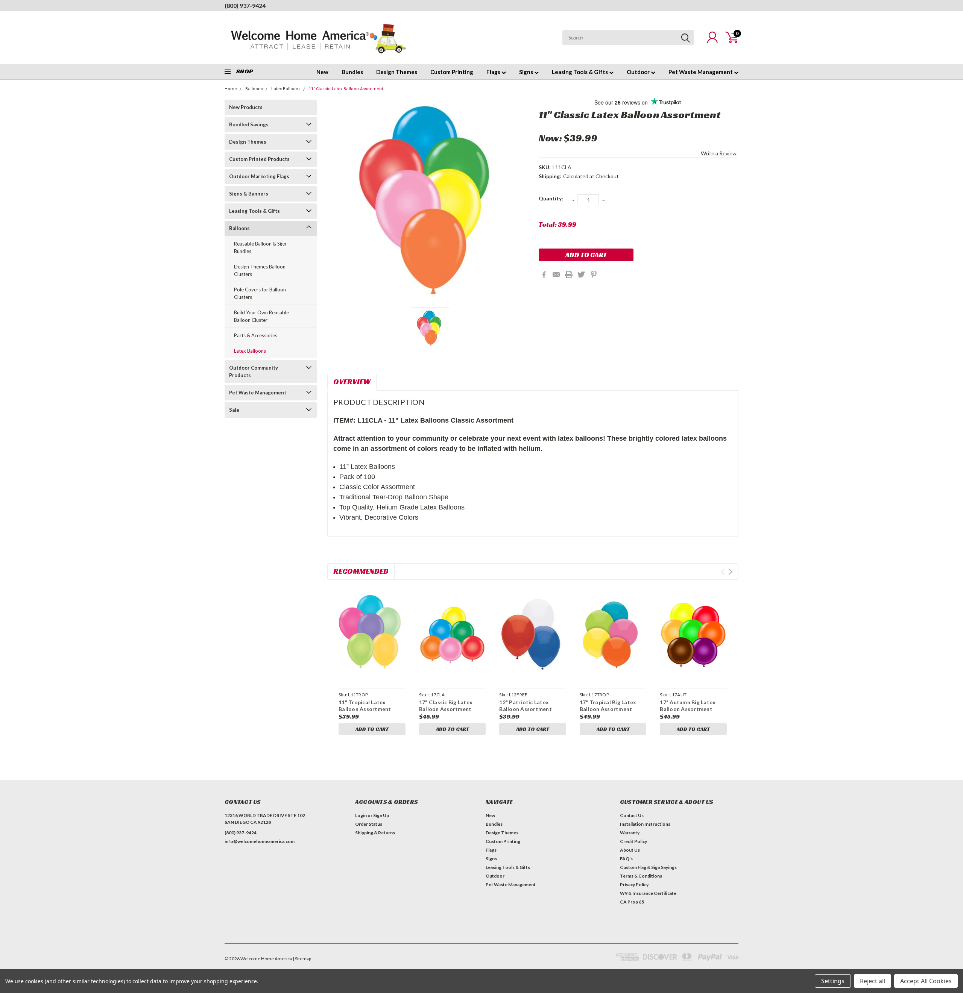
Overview (352, 382)
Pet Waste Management (701, 71)
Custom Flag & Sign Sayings (648, 867)
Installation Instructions (645, 824)
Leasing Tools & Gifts (580, 71)
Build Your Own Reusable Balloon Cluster (261, 316)
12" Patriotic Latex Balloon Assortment (525, 705)
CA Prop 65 (632, 902)
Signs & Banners (248, 194)
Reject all (872, 981)
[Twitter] (581, 274)
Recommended (361, 571)
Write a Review (719, 153)
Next (730, 571)
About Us (630, 850)
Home (231, 88)
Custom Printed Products (259, 159)
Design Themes (396, 71)
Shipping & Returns (375, 832)
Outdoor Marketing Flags (259, 176)
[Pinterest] (593, 274)
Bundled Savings (249, 124)
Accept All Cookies (926, 981)
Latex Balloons (286, 88)
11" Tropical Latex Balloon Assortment (365, 705)
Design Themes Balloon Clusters (260, 270)
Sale (234, 410)
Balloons (254, 88)
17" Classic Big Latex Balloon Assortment (445, 705)
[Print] (569, 274)
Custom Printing (451, 71)
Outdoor (639, 71)
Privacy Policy (634, 884)
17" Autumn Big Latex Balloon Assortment (687, 705)
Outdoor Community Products (253, 371)
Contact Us (632, 815)
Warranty (629, 832)
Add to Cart (372, 729)
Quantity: (551, 198)
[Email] (556, 274)
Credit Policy (633, 841)
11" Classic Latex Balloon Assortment (346, 88)
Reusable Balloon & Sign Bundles (260, 247)
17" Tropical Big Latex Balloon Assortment (608, 705)
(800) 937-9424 (245, 5)
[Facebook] (544, 274)
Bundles (352, 71)
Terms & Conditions (641, 876)
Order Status (368, 824)
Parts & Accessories (255, 335)
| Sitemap (302, 958)
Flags (493, 71)
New (322, 71)
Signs (526, 71)
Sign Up (381, 815)
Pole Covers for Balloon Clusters (260, 293)
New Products (246, 107)
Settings (833, 981)
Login (361, 815)
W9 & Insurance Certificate (648, 893)
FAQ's (626, 858)
